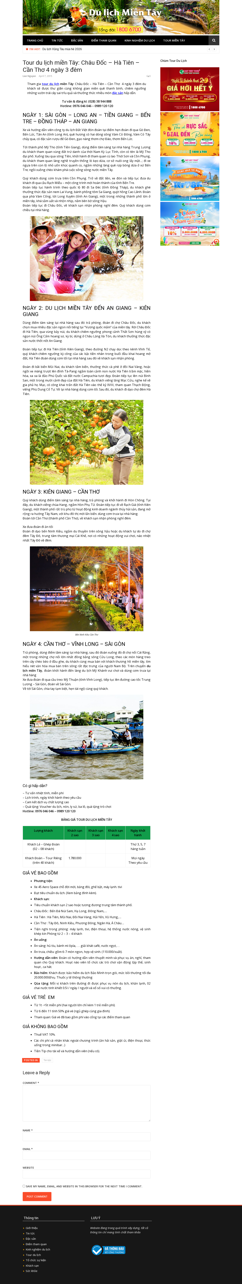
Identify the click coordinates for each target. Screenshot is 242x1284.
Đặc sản (77, 40)
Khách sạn (32, 1265)
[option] (129, 49)
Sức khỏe (31, 1271)
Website (28, 1167)
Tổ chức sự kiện (36, 1260)
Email (28, 1149)
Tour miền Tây (174, 40)
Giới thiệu (32, 1228)
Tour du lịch (33, 1255)
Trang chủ (35, 40)
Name (28, 1130)
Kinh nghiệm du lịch (140, 40)
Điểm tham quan (103, 40)
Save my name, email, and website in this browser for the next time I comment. (84, 1186)
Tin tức (57, 40)
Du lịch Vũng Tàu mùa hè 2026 (62, 49)
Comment (31, 1083)
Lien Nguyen (29, 76)
